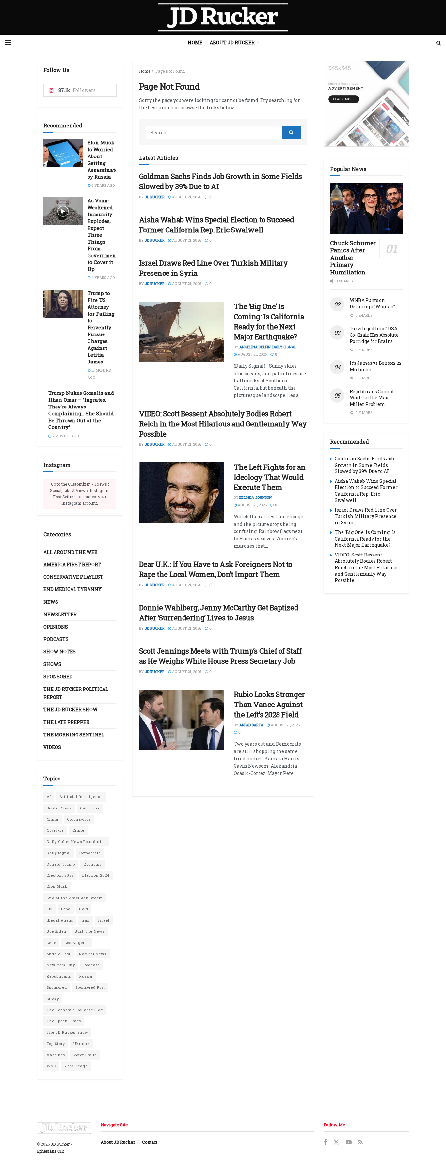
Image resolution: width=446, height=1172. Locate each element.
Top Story (56, 1043)
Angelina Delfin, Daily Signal (267, 346)
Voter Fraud (85, 1054)
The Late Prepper (66, 722)
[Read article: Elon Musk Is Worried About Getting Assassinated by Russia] (63, 153)
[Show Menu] (8, 42)
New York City (61, 964)
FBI (50, 908)
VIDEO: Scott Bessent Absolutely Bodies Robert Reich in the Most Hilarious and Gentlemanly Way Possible (223, 423)
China (52, 819)
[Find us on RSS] (360, 1142)
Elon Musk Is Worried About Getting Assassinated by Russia (104, 159)
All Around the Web (70, 552)
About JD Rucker (232, 42)
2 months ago (65, 435)
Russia (85, 976)
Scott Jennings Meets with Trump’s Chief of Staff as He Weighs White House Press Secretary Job (220, 656)
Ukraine (81, 1043)
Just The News (89, 931)
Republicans (59, 976)
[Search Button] (438, 42)
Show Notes (59, 651)
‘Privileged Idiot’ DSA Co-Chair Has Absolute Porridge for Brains (374, 334)
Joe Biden (56, 931)
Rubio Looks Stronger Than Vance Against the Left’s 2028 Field (269, 704)
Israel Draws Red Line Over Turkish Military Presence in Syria (366, 516)
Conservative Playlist (73, 577)
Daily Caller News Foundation (76, 841)
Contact (149, 1142)
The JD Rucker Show (70, 709)
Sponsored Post (90, 987)
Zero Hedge (76, 1065)
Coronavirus (79, 819)
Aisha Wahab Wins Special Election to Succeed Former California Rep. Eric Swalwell (216, 224)
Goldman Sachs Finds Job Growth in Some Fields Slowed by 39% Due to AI (364, 464)
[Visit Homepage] (223, 17)
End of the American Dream (75, 897)
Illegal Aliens (60, 920)
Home (195, 42)
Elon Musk (57, 886)
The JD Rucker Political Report (75, 693)
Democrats (90, 852)
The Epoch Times (64, 1020)
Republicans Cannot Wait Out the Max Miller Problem (372, 397)
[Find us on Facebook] (325, 1142)
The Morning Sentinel (73, 735)
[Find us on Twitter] (336, 1142)
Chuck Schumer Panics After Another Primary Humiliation (353, 257)
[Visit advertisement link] (366, 104)
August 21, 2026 (186, 196)
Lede (51, 942)
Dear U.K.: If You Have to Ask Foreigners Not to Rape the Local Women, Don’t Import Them (215, 569)
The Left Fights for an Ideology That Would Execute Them (270, 477)
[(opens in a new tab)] (181, 332)
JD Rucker (155, 196)
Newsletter (60, 614)
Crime (78, 830)
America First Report (72, 564)
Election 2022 (60, 875)
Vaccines (56, 1054)
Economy (93, 864)
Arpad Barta (251, 724)
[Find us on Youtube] (349, 1142)
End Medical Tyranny (72, 589)
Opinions (55, 627)
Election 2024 (95, 875)
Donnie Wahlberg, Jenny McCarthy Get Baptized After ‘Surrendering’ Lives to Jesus (218, 612)
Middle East (59, 953)
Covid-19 (55, 830)
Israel (103, 920)
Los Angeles (76, 942)
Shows (52, 664)
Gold (83, 908)
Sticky (53, 998)
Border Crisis (59, 808)
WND (51, 1065)
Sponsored (57, 677)
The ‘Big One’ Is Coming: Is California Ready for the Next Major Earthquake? (269, 321)
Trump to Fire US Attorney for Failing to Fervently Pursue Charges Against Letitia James (101, 327)
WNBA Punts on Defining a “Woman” (372, 303)
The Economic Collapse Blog (75, 1009)
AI (49, 796)
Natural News (92, 953)
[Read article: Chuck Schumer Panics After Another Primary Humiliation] (366, 208)
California (90, 808)
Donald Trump (61, 864)
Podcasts (56, 639)
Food (66, 908)
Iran (86, 920)
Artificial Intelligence (81, 796)
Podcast (91, 964)
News (50, 602)
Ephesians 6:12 (50, 1151)
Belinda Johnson (255, 497)
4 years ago (102, 185)
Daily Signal (59, 852)
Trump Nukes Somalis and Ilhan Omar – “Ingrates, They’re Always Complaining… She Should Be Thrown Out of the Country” (81, 410)
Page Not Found (170, 71)
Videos (52, 747)
